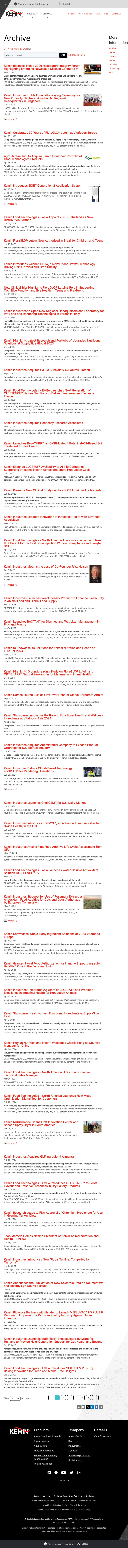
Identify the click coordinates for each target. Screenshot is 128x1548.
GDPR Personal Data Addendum (45, 1500)
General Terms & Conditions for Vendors (79, 1500)
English (66, 4)
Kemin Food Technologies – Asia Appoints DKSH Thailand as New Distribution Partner (48, 218)
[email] (83, 1407)
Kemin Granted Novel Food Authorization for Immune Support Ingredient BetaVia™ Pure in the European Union (53, 965)
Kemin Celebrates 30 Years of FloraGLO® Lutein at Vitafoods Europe (50, 132)
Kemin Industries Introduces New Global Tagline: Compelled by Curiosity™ (47, 1261)
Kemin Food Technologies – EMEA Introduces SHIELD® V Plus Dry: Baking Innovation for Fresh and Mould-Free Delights (49, 1369)
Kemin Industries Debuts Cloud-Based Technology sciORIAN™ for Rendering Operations (38, 770)
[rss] (79, 1407)
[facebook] (56, 1473)
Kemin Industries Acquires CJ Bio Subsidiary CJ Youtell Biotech (47, 370)
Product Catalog (85, 14)
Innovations (74, 1446)
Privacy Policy (84, 1510)
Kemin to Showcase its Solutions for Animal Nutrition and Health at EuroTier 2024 (49, 649)
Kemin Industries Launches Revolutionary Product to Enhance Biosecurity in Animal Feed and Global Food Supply (54, 599)
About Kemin (75, 1436)
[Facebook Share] (96, 1407)
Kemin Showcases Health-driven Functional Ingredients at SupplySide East (51, 1015)
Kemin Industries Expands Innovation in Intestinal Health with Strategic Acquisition (52, 518)
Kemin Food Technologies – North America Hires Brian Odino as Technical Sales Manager (47, 1073)
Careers (71, 14)
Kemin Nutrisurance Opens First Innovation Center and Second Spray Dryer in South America (41, 1123)
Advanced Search (76, 55)
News (98, 14)
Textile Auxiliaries (43, 1463)
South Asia (40, 4)
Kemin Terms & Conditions (75, 1505)
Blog (106, 14)
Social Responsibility (79, 1455)
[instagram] (78, 1473)
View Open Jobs (102, 1436)
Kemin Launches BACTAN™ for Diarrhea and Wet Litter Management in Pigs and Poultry (52, 623)
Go (63, 55)
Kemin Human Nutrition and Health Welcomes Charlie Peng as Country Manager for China (52, 1044)
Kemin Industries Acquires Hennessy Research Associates (43, 423)
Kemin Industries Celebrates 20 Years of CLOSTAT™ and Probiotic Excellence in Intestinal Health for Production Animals (48, 991)
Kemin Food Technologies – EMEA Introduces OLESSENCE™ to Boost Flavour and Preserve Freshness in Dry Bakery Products (50, 1184)
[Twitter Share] (88, 1407)
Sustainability (75, 1460)
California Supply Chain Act (65, 1496)
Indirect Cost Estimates (51, 1505)
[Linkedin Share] (92, 1407)
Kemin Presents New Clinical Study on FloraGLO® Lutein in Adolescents (52, 490)
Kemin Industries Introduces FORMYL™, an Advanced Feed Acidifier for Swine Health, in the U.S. (52, 824)
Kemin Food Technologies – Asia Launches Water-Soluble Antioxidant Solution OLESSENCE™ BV (51, 871)
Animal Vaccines (42, 1441)
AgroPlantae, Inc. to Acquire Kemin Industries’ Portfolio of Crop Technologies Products (43, 157)
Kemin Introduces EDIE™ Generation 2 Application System (43, 185)
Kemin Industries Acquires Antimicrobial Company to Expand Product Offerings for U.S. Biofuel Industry (51, 746)
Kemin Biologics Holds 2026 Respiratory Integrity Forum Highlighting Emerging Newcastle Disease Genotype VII (42, 67)
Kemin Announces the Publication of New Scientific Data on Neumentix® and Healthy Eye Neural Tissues (53, 1284)
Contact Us (116, 14)
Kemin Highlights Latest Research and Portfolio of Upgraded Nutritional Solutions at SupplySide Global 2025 (52, 342)
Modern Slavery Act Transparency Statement (56, 1510)
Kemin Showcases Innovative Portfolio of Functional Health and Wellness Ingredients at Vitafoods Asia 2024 (53, 717)
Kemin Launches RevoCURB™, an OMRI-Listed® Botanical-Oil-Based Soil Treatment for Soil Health (53, 445)
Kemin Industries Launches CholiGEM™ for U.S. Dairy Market (45, 802)
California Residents (42, 1496)
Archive (112, 48)
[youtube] (63, 1473)
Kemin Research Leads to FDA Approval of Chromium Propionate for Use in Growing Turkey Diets (53, 1214)
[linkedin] (49, 1473)
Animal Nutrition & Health (47, 1436)
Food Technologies (44, 1450)
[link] (13, 13)
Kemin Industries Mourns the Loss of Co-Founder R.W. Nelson (46, 566)
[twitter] (72, 1473)
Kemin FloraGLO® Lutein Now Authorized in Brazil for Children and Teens (53, 240)
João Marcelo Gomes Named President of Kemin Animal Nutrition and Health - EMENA (51, 1237)
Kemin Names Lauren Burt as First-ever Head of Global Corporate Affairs (53, 695)
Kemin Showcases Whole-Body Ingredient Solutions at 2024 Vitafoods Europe (52, 935)
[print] (101, 1407)
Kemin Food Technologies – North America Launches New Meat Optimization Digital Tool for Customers (47, 1097)
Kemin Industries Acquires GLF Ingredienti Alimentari (40, 1156)
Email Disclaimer (87, 1496)
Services (73, 1450)
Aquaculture (40, 1446)
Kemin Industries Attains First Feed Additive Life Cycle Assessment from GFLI (53, 848)
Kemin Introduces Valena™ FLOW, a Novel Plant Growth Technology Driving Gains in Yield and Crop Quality (49, 265)
